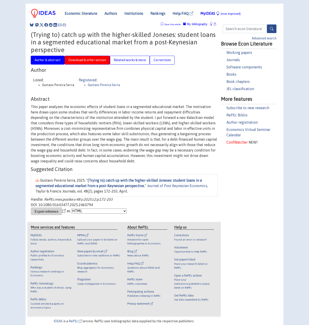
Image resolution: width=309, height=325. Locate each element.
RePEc (74, 321)
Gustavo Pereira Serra (104, 85)
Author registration (242, 122)
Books (231, 74)
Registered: (88, 80)
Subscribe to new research (247, 108)
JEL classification (240, 89)
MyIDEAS (220, 13)
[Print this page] (64, 25)
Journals (233, 60)
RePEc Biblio (236, 115)
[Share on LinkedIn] (55, 25)
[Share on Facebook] (46, 25)
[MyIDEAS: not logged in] (212, 24)
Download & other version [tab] (87, 60)
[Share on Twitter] (41, 25)
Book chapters (238, 81)
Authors (111, 13)
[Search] (271, 28)
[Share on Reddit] (50, 25)
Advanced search (264, 38)
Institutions (133, 13)
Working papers (239, 53)
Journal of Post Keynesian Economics (177, 186)
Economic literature (81, 13)
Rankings (157, 13)
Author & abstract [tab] (48, 60)
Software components (244, 67)
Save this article (172, 24)
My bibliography (196, 24)
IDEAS (58, 321)
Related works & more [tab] (130, 60)
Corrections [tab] (162, 60)
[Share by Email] (60, 25)
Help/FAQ (181, 13)
